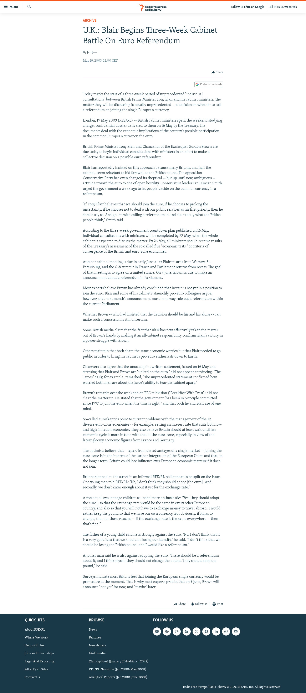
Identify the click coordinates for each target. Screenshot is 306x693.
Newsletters (97, 645)
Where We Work (36, 637)
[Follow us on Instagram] (177, 631)
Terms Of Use (34, 645)
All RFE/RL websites (283, 7)
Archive (89, 21)
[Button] (217, 72)
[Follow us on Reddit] (167, 631)
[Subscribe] (236, 631)
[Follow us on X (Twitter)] (196, 631)
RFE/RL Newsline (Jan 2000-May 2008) (117, 669)
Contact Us (32, 677)
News (93, 629)
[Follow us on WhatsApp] (226, 631)
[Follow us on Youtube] (157, 631)
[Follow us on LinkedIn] (216, 631)
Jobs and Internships (39, 653)
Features (95, 637)
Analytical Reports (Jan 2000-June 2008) (118, 677)
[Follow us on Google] (186, 631)
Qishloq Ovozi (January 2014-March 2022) (118, 661)
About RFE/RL (35, 629)
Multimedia (97, 653)
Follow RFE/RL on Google (247, 7)
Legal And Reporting (39, 661)
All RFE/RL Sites (36, 669)
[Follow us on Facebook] (206, 631)
